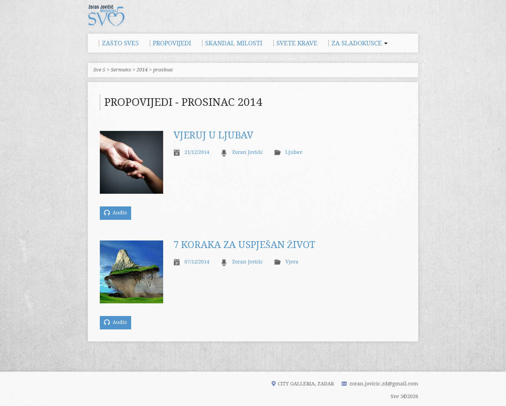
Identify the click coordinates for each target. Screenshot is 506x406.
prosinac (163, 69)
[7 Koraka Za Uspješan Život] (131, 299)
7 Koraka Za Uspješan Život (244, 244)
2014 (142, 69)
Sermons (121, 69)
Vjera (291, 261)
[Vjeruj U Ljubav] (131, 190)
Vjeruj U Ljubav (213, 135)
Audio (119, 212)
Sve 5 (99, 69)
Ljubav (293, 152)
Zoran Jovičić (247, 152)
